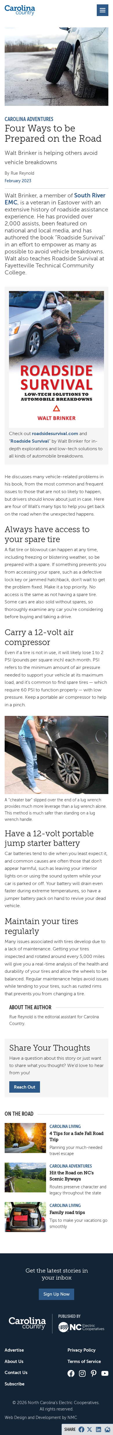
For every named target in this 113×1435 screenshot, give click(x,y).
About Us (14, 1361)
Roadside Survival (29, 441)
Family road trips (67, 1212)
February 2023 (18, 181)
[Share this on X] (89, 1429)
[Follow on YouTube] (104, 1373)
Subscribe (14, 1383)
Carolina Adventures (29, 119)
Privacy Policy (82, 1350)
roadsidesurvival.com (55, 433)
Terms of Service (84, 1361)
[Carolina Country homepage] (20, 10)
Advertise (14, 1350)
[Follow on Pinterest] (93, 1373)
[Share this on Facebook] (81, 1429)
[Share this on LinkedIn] (98, 1429)
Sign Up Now (56, 1294)
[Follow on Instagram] (82, 1373)
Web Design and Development (33, 1417)
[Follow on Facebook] (71, 1373)
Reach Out (24, 1086)
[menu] (102, 10)
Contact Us (16, 1372)
